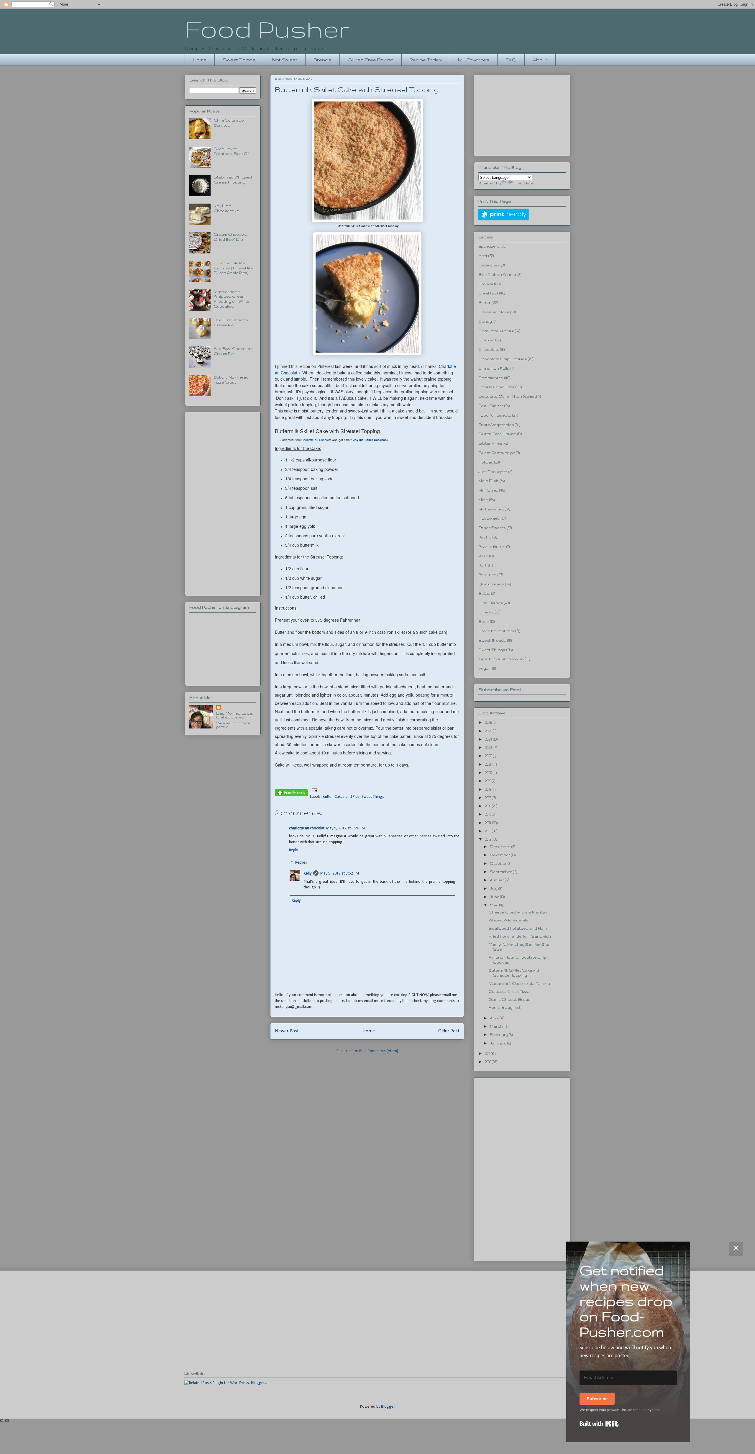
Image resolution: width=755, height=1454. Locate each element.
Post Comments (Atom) (378, 1051)
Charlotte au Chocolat (316, 440)
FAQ (510, 59)
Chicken (486, 340)
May (494, 905)
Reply (293, 850)
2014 (488, 823)
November (500, 855)
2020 (489, 773)
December (500, 847)
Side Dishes (490, 603)
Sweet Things (239, 59)
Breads (322, 59)
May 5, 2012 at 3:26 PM (345, 828)
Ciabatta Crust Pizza (509, 991)
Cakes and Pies (347, 797)
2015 (488, 814)
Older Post (448, 1031)
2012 (488, 839)
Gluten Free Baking (497, 434)
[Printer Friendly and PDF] (291, 794)
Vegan (484, 668)
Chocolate (488, 349)
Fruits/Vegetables (496, 425)
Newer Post (287, 1031)
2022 (489, 756)
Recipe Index (426, 59)
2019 (488, 781)
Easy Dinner (490, 406)
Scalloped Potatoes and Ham (518, 928)
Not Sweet (284, 59)
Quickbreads (491, 584)
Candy (485, 321)
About (540, 59)
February (499, 1035)
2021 (488, 764)
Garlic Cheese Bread (510, 999)
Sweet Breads (492, 640)
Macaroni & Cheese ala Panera (519, 983)
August (497, 880)
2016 (488, 806)
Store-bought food (497, 631)
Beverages (489, 265)
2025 (489, 731)
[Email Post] (313, 790)
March (497, 1026)
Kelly (307, 873)
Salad (484, 593)
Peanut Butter (491, 546)
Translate (524, 183)
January (498, 1043)
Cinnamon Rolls (494, 368)
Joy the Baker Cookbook (370, 440)
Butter (328, 797)
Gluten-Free (490, 443)
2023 (489, 747)
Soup (483, 621)
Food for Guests (494, 415)
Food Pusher (267, 28)
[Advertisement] (222, 502)
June (495, 897)
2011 (488, 1053)
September (501, 872)
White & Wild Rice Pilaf (509, 920)
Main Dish (488, 481)
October (499, 863)
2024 (489, 739)
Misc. (483, 500)
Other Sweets (492, 528)
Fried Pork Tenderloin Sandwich (520, 936)
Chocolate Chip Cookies (502, 359)
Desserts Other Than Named (507, 396)
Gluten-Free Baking (370, 59)
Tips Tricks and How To (501, 659)
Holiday (485, 462)
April (495, 1018)
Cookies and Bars (496, 387)
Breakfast (488, 293)
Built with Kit (599, 1423)
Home (199, 59)
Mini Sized (488, 490)
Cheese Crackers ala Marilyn (518, 912)
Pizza (483, 556)
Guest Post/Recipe (496, 453)
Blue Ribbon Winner (497, 274)
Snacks (486, 612)
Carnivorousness (496, 331)
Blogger (388, 1406)
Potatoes (487, 575)
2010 (488, 1062)
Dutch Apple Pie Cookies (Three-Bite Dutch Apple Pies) (233, 268)
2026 (489, 722)
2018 (488, 789)
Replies (301, 862)
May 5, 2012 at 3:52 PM (339, 873)
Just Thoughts (493, 472)
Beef (483, 256)
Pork (482, 565)
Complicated (490, 378)
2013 (488, 831)
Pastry (485, 537)
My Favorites (473, 59)
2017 (488, 798)
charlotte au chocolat (306, 828)
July (494, 888)
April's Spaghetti (505, 1007)
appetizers (489, 246)
